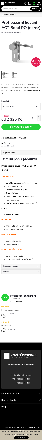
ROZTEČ (5, 208)
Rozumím (21, 437)
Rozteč (12, 90)
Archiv (4, 411)
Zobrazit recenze (16, 301)
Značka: (5, 143)
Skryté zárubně (13, 418)
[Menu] (39, 3)
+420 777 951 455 (23, 379)
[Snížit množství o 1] (38, 119)
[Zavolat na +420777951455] (24, 3)
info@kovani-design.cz (22, 375)
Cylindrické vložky (27, 418)
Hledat (35, 9)
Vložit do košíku (23, 127)
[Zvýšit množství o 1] (38, 116)
